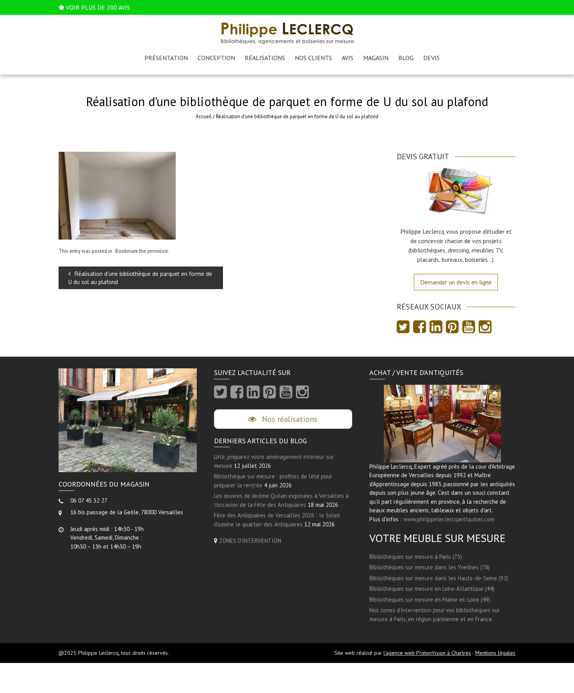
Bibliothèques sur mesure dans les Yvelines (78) (429, 567)
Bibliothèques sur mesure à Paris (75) (415, 556)
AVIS (347, 58)
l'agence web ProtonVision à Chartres (427, 652)
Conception (216, 58)
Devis (431, 58)
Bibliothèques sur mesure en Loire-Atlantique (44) (431, 588)
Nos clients (313, 58)
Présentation (166, 58)
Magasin (376, 58)
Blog (406, 58)
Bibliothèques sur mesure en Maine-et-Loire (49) (429, 599)
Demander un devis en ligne (456, 282)
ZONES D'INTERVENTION (250, 540)
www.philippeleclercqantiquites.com (448, 519)
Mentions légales (495, 652)
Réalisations (265, 58)
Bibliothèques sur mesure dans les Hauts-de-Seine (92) (438, 578)
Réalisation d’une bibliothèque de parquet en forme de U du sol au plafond (140, 277)
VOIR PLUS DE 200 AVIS (98, 7)
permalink (157, 251)
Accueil (204, 116)
